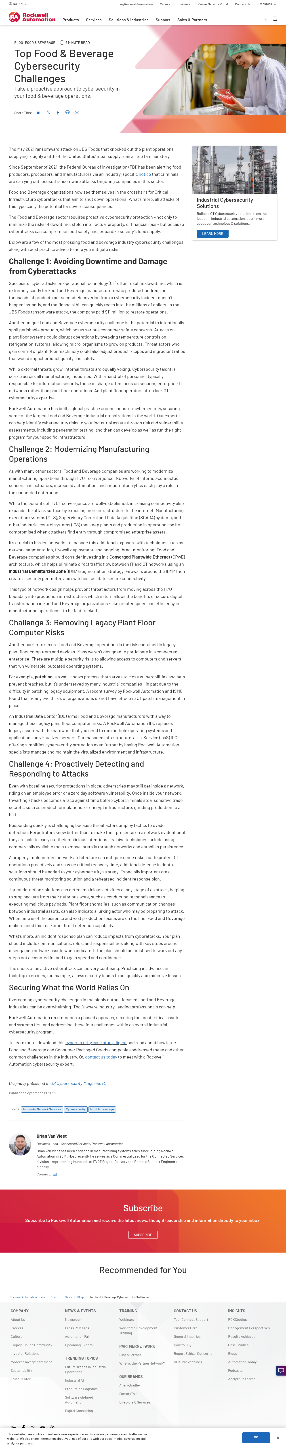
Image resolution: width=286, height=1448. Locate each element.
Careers (17, 1328)
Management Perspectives (249, 1328)
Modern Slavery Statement (31, 1362)
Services (94, 20)
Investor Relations (25, 1353)
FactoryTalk (128, 1394)
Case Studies (238, 1345)
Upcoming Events (79, 1345)
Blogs (232, 1353)
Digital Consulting (79, 1411)
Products (71, 20)
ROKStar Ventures (188, 1362)
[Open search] (265, 19)
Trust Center (21, 1379)
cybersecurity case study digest (96, 1043)
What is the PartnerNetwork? (142, 1363)
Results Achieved (242, 1336)
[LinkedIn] (15, 1427)
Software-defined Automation (79, 1400)
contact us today (101, 1057)
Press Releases (77, 1328)
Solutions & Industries (129, 20)
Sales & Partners (192, 20)
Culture (17, 1336)
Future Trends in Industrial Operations (86, 1369)
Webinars (126, 1319)
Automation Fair (77, 1336)
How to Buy (182, 1345)
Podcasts (235, 1370)
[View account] (275, 19)
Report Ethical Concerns (193, 1353)
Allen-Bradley (130, 1385)
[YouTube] (42, 1427)
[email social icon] (55, 1174)
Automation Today (242, 1362)
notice (145, 174)
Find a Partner (130, 1355)
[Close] (278, 1437)
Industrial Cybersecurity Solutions (219, 148)
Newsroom (73, 1319)
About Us (18, 1319)
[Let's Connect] (281, 1371)
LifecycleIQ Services (135, 1402)
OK (256, 1437)
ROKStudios (237, 1319)
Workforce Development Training (138, 1330)
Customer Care (186, 1328)
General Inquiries (187, 1336)
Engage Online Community (31, 1345)
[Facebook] (23, 1427)
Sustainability (21, 1370)
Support (163, 20)
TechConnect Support (191, 1319)
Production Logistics (81, 1389)
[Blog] (52, 1427)
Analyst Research (241, 1379)
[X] (33, 1427)
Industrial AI (74, 1380)
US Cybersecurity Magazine (75, 1083)
